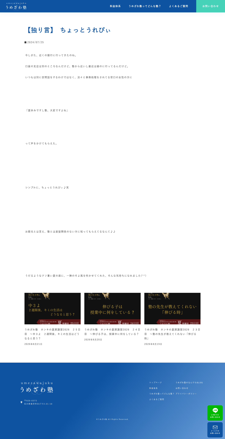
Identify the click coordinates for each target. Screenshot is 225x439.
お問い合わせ (182, 388)
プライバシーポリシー (186, 394)
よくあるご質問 (178, 6)
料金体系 (115, 6)
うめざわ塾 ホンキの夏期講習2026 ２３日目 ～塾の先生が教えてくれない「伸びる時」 (172, 334)
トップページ (155, 382)
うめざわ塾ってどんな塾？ (145, 6)
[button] (210, 6)
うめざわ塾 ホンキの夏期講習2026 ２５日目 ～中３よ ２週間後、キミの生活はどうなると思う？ (52, 334)
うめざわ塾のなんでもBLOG (189, 382)
